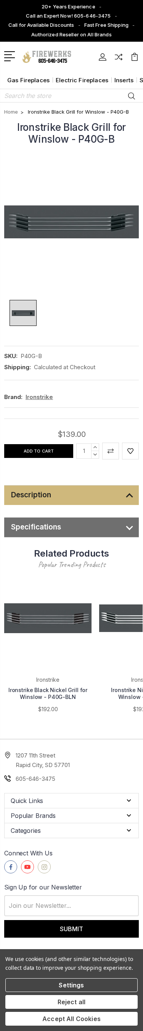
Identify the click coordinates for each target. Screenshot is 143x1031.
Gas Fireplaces (28, 80)
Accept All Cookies (71, 1019)
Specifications (36, 527)
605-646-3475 (35, 778)
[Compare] (118, 59)
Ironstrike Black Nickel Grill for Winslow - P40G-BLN (47, 693)
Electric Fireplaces (82, 80)
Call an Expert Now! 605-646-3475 (68, 16)
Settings (71, 985)
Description (31, 494)
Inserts (123, 80)
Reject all (72, 1002)
